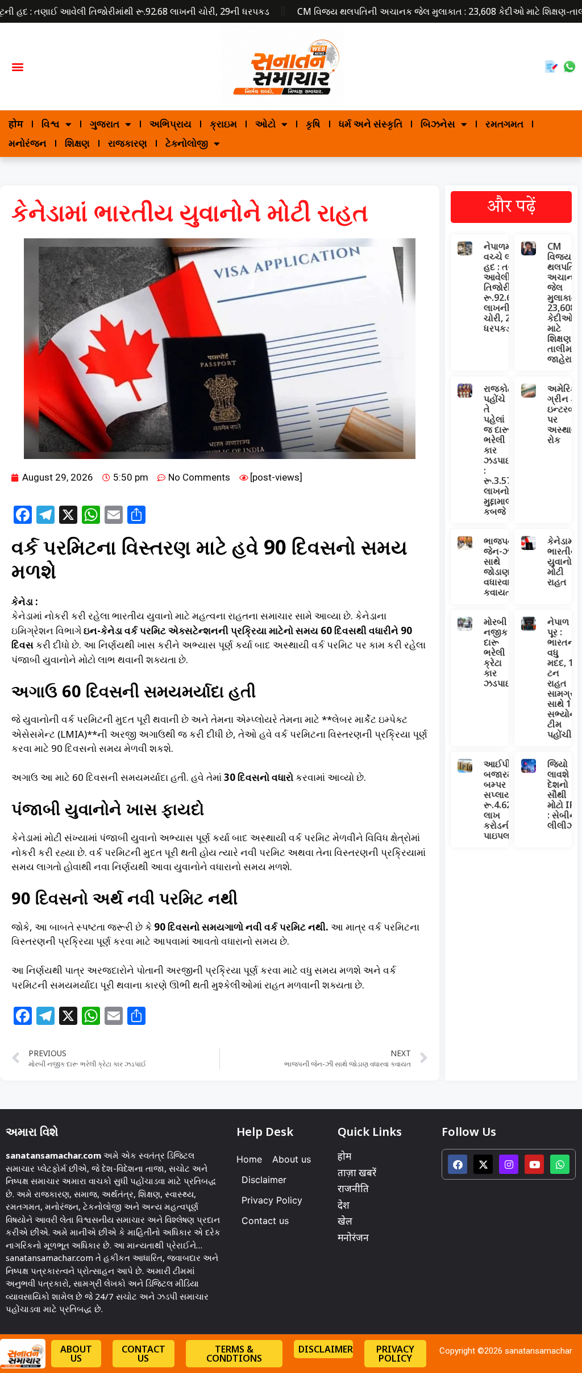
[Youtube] (534, 1164)
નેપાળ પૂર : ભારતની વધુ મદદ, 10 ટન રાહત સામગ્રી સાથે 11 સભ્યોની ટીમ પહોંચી (563, 678)
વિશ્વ (50, 123)
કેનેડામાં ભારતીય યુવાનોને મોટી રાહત (563, 561)
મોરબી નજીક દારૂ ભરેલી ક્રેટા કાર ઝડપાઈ (498, 652)
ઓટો (265, 123)
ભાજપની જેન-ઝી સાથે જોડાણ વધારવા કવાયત (500, 566)
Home (249, 1159)
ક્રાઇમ (223, 123)
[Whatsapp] (559, 1164)
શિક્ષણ (77, 143)
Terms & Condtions (234, 1353)
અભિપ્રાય (170, 123)
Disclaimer (264, 1179)
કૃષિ (313, 123)
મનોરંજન (28, 143)
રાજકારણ (127, 143)
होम (16, 123)
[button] (17, 66)
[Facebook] (457, 1164)
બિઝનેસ (438, 123)
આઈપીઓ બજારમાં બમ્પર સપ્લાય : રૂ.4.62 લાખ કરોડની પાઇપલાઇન (504, 800)
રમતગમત (504, 123)
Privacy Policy (272, 1200)
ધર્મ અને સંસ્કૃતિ (370, 123)
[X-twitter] (483, 1164)
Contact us (265, 1220)
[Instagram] (508, 1164)
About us (291, 1159)
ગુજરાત (104, 123)
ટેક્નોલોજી (186, 143)
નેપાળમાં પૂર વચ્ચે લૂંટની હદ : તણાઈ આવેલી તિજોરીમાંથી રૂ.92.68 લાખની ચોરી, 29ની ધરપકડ (506, 287)
